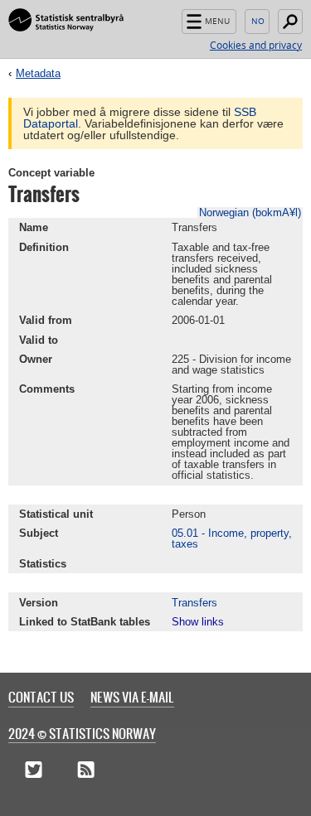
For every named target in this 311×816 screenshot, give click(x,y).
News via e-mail (132, 697)
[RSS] (86, 770)
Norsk (257, 21)
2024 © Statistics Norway (82, 733)
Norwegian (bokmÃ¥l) (250, 212)
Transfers (194, 602)
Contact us (41, 697)
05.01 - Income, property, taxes (232, 538)
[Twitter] (33, 770)
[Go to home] (66, 20)
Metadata (38, 73)
